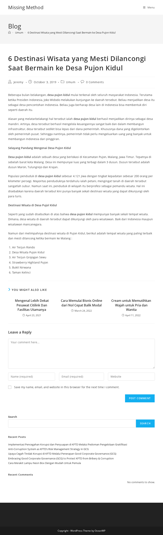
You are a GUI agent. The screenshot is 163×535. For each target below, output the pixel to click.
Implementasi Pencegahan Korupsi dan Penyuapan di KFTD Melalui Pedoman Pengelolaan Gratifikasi (67, 444)
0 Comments (95, 82)
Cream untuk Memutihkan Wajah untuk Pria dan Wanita (131, 305)
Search (12, 417)
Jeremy (18, 82)
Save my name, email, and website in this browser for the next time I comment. (66, 387)
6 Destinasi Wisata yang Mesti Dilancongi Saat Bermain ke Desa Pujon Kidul (71, 32)
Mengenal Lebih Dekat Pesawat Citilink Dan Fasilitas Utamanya (32, 305)
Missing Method (26, 7)
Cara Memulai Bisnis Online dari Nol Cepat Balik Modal (81, 302)
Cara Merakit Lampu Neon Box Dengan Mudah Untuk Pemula (44, 463)
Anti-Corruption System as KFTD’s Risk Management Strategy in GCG (48, 449)
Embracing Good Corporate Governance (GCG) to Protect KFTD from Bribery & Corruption (61, 458)
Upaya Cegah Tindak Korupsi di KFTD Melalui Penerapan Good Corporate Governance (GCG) (62, 453)
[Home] (9, 32)
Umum (70, 82)
